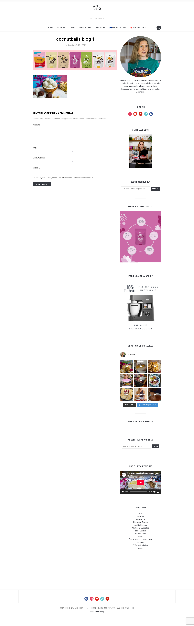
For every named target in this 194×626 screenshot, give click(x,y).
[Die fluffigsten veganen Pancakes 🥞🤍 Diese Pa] (126, 394)
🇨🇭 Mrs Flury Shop (138, 27)
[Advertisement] (140, 572)
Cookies (140, 516)
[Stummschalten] (154, 492)
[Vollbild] (158, 492)
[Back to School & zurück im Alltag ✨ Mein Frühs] (140, 394)
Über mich (99, 27)
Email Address (39, 158)
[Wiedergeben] (123, 492)
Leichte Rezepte (140, 525)
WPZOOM (130, 608)
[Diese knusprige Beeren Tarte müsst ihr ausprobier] (140, 380)
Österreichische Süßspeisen (140, 539)
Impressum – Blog (97, 611)
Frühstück (140, 519)
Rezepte (60, 27)
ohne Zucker (140, 531)
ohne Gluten (140, 533)
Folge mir (141, 107)
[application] (140, 482)
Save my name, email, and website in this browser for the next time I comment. (64, 178)
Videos (72, 27)
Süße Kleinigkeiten (140, 545)
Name (35, 148)
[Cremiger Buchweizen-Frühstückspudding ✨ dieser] (154, 380)
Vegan (140, 548)
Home (50, 27)
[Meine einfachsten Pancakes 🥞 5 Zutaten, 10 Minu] (126, 366)
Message (36, 125)
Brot (140, 513)
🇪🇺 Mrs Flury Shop (117, 27)
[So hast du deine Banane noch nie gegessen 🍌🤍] (154, 366)
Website (36, 168)
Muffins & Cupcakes (140, 528)
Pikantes (140, 542)
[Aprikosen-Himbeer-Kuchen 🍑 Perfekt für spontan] (140, 366)
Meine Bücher (85, 27)
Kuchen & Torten (140, 522)
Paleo (140, 536)
